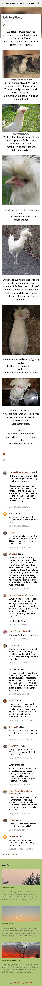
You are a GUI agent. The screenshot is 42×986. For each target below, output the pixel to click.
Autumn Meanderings (7, 924)
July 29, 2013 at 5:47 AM (20, 507)
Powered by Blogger (22, 982)
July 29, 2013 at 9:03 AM (20, 588)
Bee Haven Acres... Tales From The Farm (21, 3)
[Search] (39, 3)
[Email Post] (3, 453)
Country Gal (15, 746)
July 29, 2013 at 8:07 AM (20, 526)
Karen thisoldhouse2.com (21, 472)
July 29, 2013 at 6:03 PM (20, 784)
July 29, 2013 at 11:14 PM (21, 830)
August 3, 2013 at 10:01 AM (21, 849)
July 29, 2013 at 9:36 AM (20, 639)
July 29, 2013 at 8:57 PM (20, 813)
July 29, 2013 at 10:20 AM (21, 694)
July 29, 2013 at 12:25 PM (21, 739)
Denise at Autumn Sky (19, 595)
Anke (11, 532)
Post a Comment (11, 854)
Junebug (13, 554)
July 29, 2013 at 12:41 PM (21, 758)
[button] (3, 25)
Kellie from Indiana (18, 631)
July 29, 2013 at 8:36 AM (20, 547)
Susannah (13, 727)
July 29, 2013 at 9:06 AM (20, 625)
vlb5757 (13, 700)
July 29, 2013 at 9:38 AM (20, 662)
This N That (14, 645)
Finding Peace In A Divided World (11, 960)
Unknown (13, 836)
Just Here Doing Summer (8, 887)
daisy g (12, 513)
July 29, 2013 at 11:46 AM (21, 720)
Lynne (12, 820)
